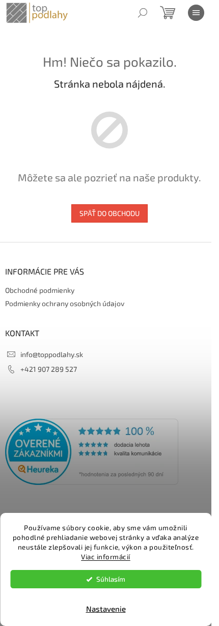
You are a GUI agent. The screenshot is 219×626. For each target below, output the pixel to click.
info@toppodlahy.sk (51, 354)
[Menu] (196, 13)
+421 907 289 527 (48, 369)
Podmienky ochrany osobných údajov (64, 303)
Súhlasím (110, 579)
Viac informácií (105, 557)
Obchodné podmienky (39, 290)
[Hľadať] (142, 13)
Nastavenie (106, 608)
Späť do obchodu (109, 213)
